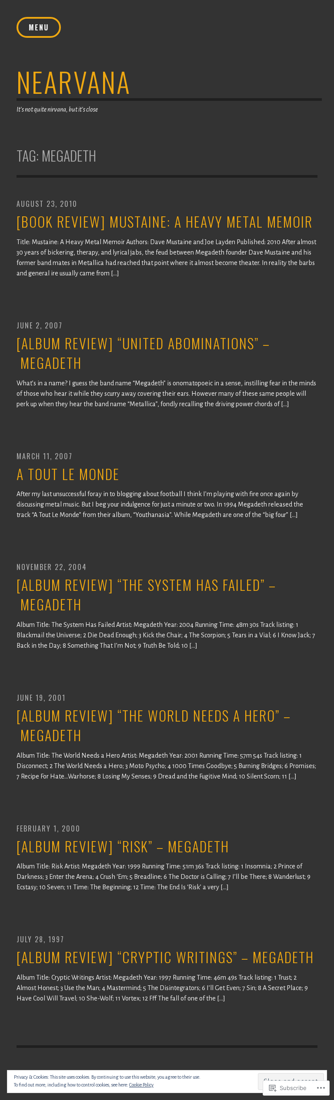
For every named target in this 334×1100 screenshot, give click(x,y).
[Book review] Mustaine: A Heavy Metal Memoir (165, 222)
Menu (39, 27)
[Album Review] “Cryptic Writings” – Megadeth (165, 957)
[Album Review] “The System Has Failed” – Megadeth (146, 594)
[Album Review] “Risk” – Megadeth (123, 846)
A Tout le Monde (68, 474)
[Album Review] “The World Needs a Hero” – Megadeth (154, 725)
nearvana (74, 81)
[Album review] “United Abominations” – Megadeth (143, 353)
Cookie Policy (141, 1084)
